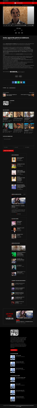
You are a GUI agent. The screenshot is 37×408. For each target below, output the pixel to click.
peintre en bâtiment (12, 87)
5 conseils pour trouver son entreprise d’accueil (19, 297)
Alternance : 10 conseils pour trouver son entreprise (20, 288)
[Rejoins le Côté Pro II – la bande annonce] (14, 273)
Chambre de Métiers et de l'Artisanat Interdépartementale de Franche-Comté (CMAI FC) (22, 405)
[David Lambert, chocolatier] (14, 223)
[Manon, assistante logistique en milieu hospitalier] (4, 95)
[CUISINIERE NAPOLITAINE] (14, 166)
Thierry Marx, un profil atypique (20, 228)
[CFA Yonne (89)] (12, 357)
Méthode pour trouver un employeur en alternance (19, 293)
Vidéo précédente (6, 92)
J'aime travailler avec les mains (16, 5)
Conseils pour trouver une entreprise (19, 302)
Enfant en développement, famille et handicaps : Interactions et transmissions (21, 178)
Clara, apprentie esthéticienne (5, 119)
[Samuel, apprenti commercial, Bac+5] (32, 95)
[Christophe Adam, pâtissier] (14, 236)
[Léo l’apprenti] (14, 267)
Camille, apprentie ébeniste (18, 118)
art (7, 87)
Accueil (4, 5)
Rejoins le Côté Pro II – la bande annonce (18, 206)
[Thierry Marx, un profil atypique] (14, 230)
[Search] (33, 3)
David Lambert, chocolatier (19, 222)
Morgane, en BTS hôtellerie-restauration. (28, 130)
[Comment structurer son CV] (13, 284)
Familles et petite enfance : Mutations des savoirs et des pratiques (21, 171)
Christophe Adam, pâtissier (20, 235)
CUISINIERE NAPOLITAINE (21, 164)
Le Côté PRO (5, 39)
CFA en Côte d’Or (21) (19, 368)
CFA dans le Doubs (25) (20, 396)
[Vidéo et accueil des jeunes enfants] (14, 159)
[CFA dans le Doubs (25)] (12, 399)
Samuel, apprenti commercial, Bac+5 (26, 95)
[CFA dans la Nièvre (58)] (12, 364)
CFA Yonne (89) (18, 355)
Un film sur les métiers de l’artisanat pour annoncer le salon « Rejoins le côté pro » (21, 253)
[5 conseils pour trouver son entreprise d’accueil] (13, 298)
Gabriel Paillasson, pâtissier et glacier (20, 248)
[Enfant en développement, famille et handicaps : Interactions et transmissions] (14, 179)
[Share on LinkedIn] (24, 82)
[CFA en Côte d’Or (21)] (12, 370)
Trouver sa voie (8, 5)
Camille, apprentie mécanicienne (27, 119)
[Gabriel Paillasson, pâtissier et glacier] (18, 248)
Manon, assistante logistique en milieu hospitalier (11, 95)
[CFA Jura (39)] (12, 386)
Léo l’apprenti (5, 129)
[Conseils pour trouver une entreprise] (13, 302)
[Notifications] (33, 1)
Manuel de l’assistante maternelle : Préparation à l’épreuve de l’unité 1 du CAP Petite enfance (21, 186)
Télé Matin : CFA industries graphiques (20, 259)
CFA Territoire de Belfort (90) (20, 377)
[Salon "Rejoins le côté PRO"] (18, 3)
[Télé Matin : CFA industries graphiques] (14, 261)
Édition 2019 (17, 320)
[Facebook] (10, 102)
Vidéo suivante (31, 92)
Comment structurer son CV (20, 283)
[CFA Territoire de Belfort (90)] (12, 379)
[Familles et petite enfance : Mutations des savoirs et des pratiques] (14, 172)
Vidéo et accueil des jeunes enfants (20, 158)
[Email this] (21, 82)
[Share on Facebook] (13, 82)
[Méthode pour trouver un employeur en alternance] (13, 293)
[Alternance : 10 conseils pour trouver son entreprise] (13, 289)
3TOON (20, 406)
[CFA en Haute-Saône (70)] (12, 392)
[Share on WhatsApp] (18, 82)
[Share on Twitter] (16, 82)
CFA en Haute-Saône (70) (20, 390)
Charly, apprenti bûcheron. (18, 129)
